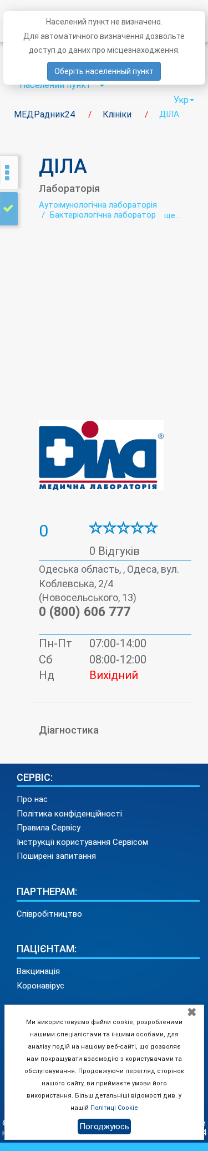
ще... (172, 215)
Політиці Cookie (114, 1107)
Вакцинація (38, 971)
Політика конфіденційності (69, 814)
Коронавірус (40, 986)
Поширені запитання (56, 856)
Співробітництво (49, 914)
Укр (181, 100)
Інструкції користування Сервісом (82, 842)
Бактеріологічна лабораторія (106, 215)
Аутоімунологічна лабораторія (98, 205)
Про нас (32, 799)
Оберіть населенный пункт (104, 71)
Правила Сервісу (48, 828)
